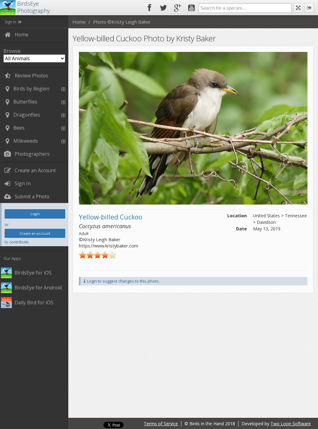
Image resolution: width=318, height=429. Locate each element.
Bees (19, 127)
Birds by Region (31, 88)
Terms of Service (161, 424)
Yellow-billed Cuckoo (110, 217)
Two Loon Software (290, 424)
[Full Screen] (298, 7)
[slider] (97, 255)
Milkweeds (25, 140)
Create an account (35, 233)
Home (79, 22)
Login (35, 213)
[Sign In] (309, 7)
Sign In (10, 22)
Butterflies (25, 101)
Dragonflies (26, 114)
